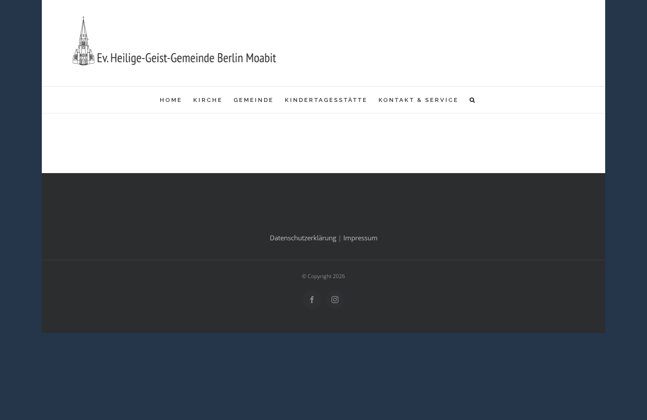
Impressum (360, 237)
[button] (473, 100)
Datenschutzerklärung (303, 237)
